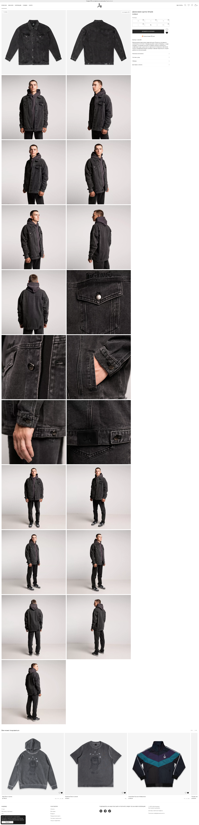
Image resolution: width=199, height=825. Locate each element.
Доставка (53, 811)
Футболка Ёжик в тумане (71, 796)
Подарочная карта (55, 816)
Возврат (53, 813)
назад (5, 12)
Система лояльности (56, 818)
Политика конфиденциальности (156, 813)
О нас (3, 809)
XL (151, 25)
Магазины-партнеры (7, 811)
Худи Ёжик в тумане (7, 796)
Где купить (180, 5)
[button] (192, 730)
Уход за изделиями (55, 820)
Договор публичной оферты (155, 810)
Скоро (31, 5)
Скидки (25, 5)
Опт (2, 813)
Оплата (52, 809)
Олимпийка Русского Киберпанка (137, 796)
